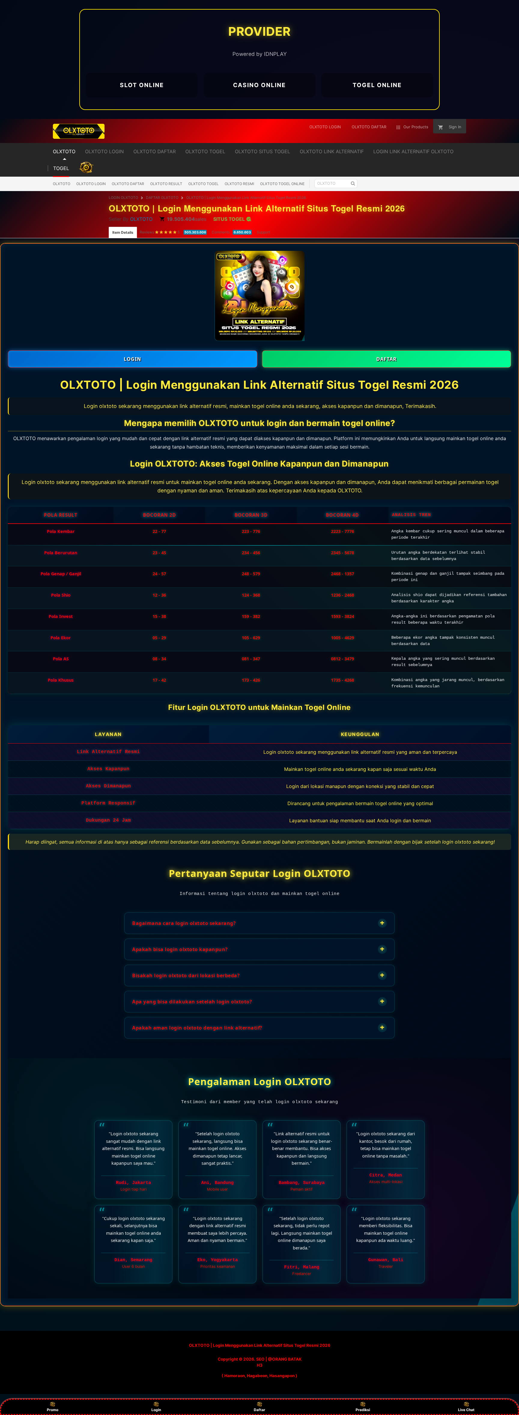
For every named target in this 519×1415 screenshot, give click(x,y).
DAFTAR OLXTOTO (162, 197)
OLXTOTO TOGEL (203, 183)
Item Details (122, 232)
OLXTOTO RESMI (239, 183)
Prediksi (363, 1409)
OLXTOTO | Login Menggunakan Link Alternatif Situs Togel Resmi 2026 (246, 197)
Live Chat (466, 1409)
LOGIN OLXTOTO (123, 197)
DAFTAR (386, 359)
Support (263, 232)
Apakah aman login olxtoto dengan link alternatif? (258, 1027)
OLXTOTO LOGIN (91, 183)
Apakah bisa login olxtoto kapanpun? (258, 949)
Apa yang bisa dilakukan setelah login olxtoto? (258, 1001)
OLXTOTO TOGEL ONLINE (282, 183)
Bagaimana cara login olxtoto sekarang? (258, 922)
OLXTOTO (61, 183)
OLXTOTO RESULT (166, 183)
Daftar (259, 1409)
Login (156, 1409)
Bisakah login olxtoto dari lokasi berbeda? (258, 975)
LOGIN (132, 359)
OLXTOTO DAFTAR (128, 183)
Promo (52, 1409)
